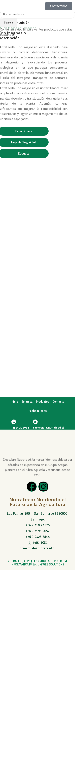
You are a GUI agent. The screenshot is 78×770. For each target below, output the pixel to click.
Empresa (27, 401)
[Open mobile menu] (4, 6)
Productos (42, 401)
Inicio (14, 401)
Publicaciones (37, 411)
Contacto (58, 401)
